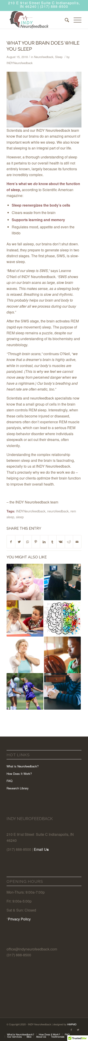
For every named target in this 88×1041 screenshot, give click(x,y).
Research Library (18, 788)
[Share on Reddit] (69, 541)
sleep (20, 516)
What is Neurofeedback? (23, 766)
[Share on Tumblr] (52, 541)
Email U (40, 849)
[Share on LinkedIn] (44, 541)
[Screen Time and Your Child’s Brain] (62, 691)
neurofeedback (58, 511)
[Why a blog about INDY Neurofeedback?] (62, 582)
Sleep (59, 57)
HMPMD (71, 1024)
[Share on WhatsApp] (27, 541)
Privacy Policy (19, 919)
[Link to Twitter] (78, 1029)
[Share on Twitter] (19, 541)
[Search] (64, 20)
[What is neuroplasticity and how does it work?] (62, 618)
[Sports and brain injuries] (62, 655)
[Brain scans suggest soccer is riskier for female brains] (25, 691)
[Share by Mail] (77, 541)
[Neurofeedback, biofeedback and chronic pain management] (25, 655)
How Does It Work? (19, 773)
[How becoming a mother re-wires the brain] (25, 582)
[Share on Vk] (61, 541)
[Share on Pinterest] (36, 541)
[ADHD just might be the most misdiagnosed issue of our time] (25, 618)
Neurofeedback (43, 57)
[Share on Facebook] (11, 541)
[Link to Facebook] (71, 1029)
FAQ (9, 781)
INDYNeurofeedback (19, 63)
